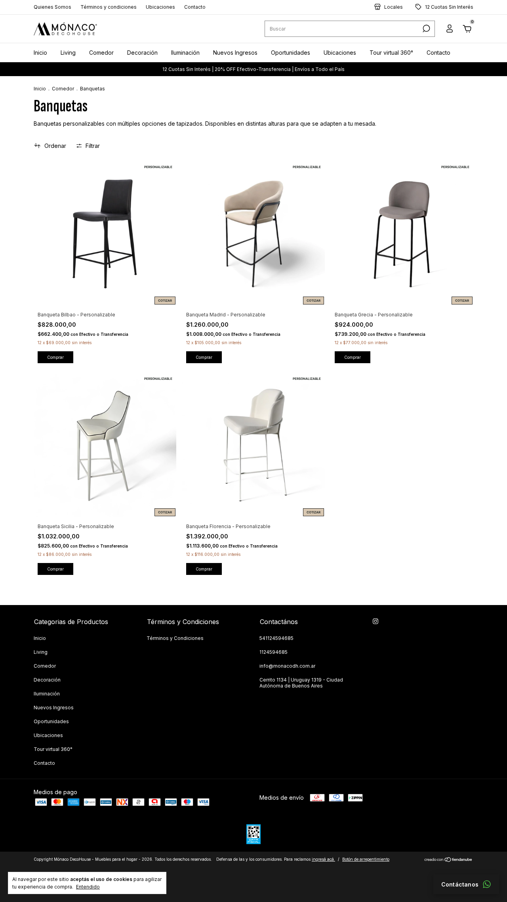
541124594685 (276, 638)
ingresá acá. (323, 859)
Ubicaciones (160, 7)
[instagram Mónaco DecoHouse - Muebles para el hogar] (375, 621)
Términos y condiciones (108, 7)
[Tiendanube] (448, 860)
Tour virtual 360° (391, 52)
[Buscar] (425, 29)
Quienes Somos (52, 7)
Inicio (40, 52)
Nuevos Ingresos (235, 52)
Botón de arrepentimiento (365, 859)
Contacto (195, 7)
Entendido (88, 887)
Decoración (142, 52)
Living (68, 52)
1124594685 (273, 652)
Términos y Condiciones (175, 638)
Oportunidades (290, 52)
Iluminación (185, 52)
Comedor (101, 52)
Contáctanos (459, 884)
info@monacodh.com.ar (287, 666)
